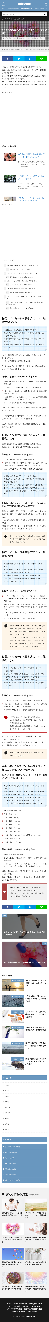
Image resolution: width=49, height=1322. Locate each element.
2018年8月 (6, 1124)
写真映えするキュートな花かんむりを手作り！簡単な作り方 (12, 1288)
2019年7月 (6, 1091)
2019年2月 (6, 1102)
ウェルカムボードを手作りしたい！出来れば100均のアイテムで (12, 1240)
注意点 (41, 38)
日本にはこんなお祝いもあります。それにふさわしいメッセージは (24, 297)
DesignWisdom (24, 4)
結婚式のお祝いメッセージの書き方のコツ (21, 269)
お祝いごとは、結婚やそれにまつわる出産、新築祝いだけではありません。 (25, 303)
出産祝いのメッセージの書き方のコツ (19, 277)
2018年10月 (6, 1113)
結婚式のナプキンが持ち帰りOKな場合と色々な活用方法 (36, 1263)
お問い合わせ (32, 1311)
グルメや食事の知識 (11, 1152)
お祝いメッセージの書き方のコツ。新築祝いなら (20, 281)
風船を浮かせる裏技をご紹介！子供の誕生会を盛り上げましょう (12, 1264)
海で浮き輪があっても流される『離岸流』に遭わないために (35, 1045)
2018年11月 (6, 1107)
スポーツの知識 (39, 9)
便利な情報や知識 (26, 9)
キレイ (4, 19)
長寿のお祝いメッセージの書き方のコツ (20, 308)
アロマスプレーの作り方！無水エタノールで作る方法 (35, 1028)
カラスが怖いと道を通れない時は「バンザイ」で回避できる (35, 998)
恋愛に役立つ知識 (10, 1169)
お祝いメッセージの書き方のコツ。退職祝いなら (20, 288)
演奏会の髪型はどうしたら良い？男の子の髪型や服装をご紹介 (35, 1289)
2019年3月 (6, 1096)
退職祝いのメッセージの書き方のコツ (19, 292)
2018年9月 (6, 1118)
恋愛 (18, 19)
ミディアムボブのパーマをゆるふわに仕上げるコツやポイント (12, 1214)
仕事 (22, 19)
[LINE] (41, 58)
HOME (6, 49)
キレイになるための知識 (12, 1147)
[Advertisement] (24, 118)
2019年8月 (6, 1085)
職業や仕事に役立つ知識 (12, 1180)
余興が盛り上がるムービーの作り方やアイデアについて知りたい (35, 1240)
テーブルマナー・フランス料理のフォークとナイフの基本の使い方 (35, 1215)
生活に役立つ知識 (13, 9)
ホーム (4, 9)
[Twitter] (18, 58)
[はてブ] (30, 58)
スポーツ (9, 19)
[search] (45, 14)
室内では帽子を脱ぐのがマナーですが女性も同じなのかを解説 (35, 1061)
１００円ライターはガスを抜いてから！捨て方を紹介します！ (35, 1014)
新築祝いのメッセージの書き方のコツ (19, 285)
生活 (15, 19)
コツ (24, 38)
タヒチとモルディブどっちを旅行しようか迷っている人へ (35, 982)
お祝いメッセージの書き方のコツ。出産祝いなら (20, 273)
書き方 (36, 38)
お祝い (20, 38)
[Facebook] (7, 58)
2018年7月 (6, 1129)
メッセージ (29, 38)
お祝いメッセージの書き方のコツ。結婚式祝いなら (21, 265)
